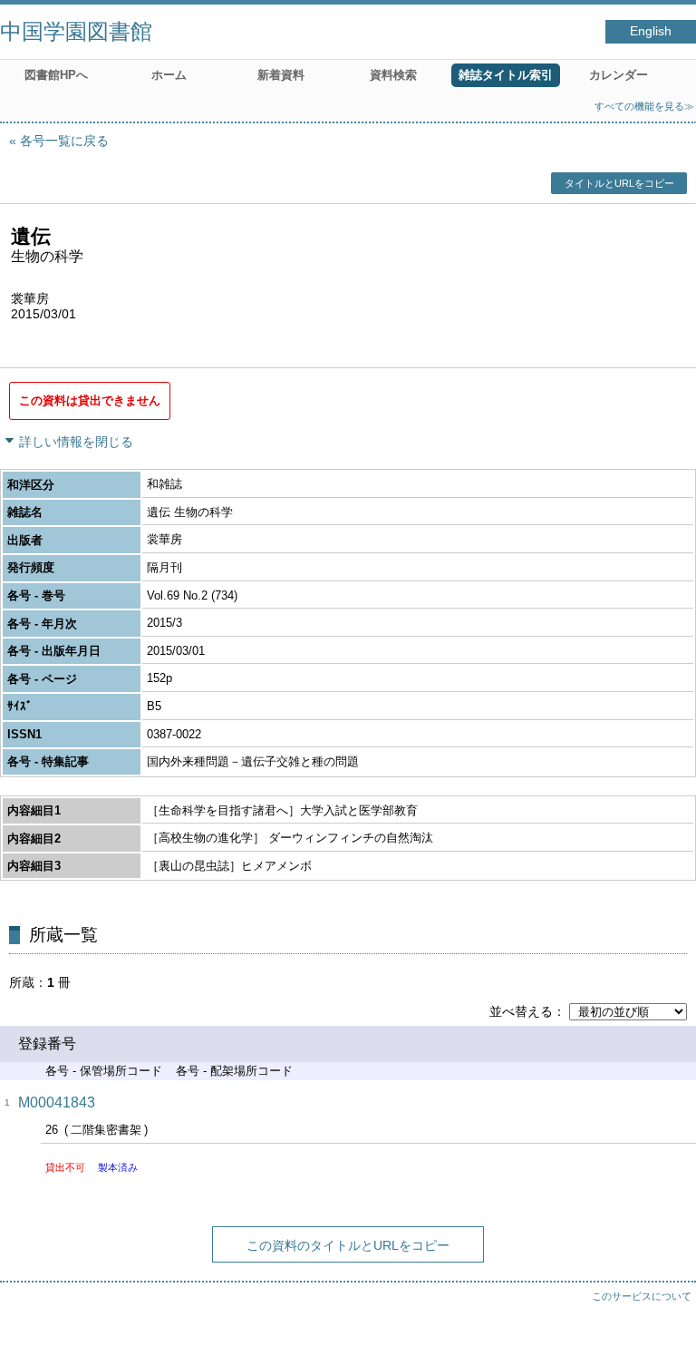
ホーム (169, 75)
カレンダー (618, 75)
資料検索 (393, 75)
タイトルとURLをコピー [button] (619, 183)
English (651, 31)
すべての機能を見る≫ (644, 106)
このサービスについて (641, 1296)
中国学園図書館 (76, 31)
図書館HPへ (56, 75)
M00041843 (56, 1102)
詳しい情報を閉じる (76, 441)
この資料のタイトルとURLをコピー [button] (348, 1245)
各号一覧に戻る (64, 140)
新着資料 (280, 75)
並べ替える (521, 1011)
